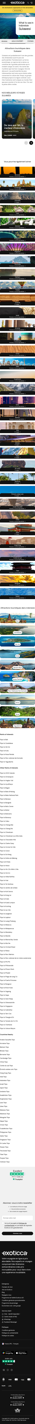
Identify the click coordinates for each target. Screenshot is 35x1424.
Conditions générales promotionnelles (13, 1300)
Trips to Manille (5, 936)
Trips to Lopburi (5, 917)
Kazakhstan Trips (5, 1095)
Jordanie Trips (4, 1091)
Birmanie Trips (5, 1054)
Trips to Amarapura (6, 777)
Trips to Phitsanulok (6, 965)
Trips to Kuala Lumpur (7, 902)
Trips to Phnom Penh (7, 969)
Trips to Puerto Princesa (8, 980)
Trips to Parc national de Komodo (11, 758)
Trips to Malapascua (7, 928)
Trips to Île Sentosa (6, 884)
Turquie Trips (4, 1158)
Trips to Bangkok (5, 802)
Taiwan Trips (4, 1147)
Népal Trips (4, 1121)
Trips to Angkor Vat (6, 780)
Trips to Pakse (4, 951)
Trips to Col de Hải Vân (7, 847)
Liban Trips (3, 1106)
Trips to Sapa (4, 995)
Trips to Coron (5, 851)
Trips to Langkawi (6, 914)
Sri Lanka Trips (5, 1143)
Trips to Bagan (5, 788)
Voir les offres (17, 10)
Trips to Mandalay (6, 932)
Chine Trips (4, 1062)
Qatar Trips (4, 1136)
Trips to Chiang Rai (6, 828)
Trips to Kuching (5, 906)
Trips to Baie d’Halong (7, 791)
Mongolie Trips (5, 1117)
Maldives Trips (5, 1114)
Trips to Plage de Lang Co (8, 976)
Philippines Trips (5, 1132)
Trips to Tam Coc (5, 1013)
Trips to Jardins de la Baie (8, 888)
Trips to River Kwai (6, 988)
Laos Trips (3, 1102)
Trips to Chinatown (6, 832)
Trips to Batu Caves (6, 806)
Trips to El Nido (5, 862)
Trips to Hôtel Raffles (7, 877)
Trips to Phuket (5, 973)
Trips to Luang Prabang (8, 921)
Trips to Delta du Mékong (8, 858)
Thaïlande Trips (5, 1151)
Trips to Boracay (5, 817)
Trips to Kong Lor (5, 895)
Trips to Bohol (4, 810)
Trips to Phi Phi (5, 962)
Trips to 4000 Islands (7, 773)
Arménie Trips (5, 1043)
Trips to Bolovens (6, 814)
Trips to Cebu (4, 821)
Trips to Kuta (4, 751)
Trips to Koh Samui (6, 891)
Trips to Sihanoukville (7, 1002)
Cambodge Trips (5, 1058)
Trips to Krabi (4, 899)
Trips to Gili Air (5, 747)
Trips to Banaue (5, 799)
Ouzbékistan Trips (6, 1128)
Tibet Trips (3, 1154)
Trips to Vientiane (6, 1025)
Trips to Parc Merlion (7, 954)
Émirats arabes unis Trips (8, 1069)
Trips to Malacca (5, 925)
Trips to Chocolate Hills (8, 840)
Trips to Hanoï (5, 865)
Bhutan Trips (4, 1051)
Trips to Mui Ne (5, 943)
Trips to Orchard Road (7, 947)
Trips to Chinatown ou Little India (11, 836)
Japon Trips (4, 1088)
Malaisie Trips (4, 1110)
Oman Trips (4, 1125)
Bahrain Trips (4, 1047)
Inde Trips (3, 1077)
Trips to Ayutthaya (6, 784)
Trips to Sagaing (5, 991)
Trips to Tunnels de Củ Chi (9, 1021)
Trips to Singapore (6, 1006)
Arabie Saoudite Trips (7, 1040)
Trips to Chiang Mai (6, 825)
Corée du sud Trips (6, 1065)
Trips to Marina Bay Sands (9, 939)
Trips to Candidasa (6, 743)
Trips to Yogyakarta (6, 762)
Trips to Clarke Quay (7, 843)
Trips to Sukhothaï (6, 1010)
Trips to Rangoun (5, 984)
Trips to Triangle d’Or (7, 1017)
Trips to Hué (4, 880)
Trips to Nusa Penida (7, 754)
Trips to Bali (4, 739)
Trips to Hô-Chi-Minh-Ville (9, 869)
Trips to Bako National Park (9, 795)
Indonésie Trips (5, 1080)
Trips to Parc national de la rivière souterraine (15, 958)
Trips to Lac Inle (5, 910)
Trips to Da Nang (5, 854)
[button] (17, 1233)
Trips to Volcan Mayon (7, 1028)
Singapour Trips (5, 1139)
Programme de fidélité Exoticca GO (13, 1297)
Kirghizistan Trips (6, 1099)
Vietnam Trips (5, 1162)
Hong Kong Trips (5, 1073)
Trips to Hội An (5, 873)
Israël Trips (3, 1084)
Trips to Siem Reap (6, 999)
